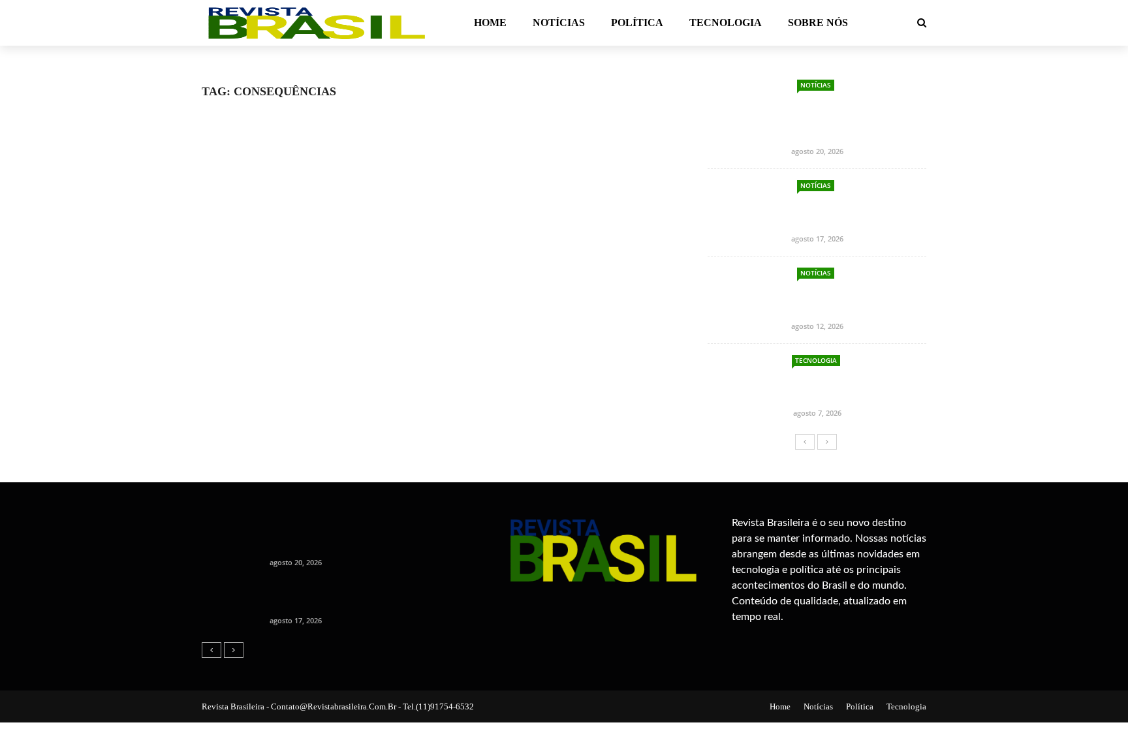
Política (637, 22)
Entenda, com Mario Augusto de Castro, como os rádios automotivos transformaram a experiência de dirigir (817, 119)
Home (490, 22)
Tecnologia (725, 22)
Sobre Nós (818, 22)
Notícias (559, 22)
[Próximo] (827, 442)
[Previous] (805, 442)
